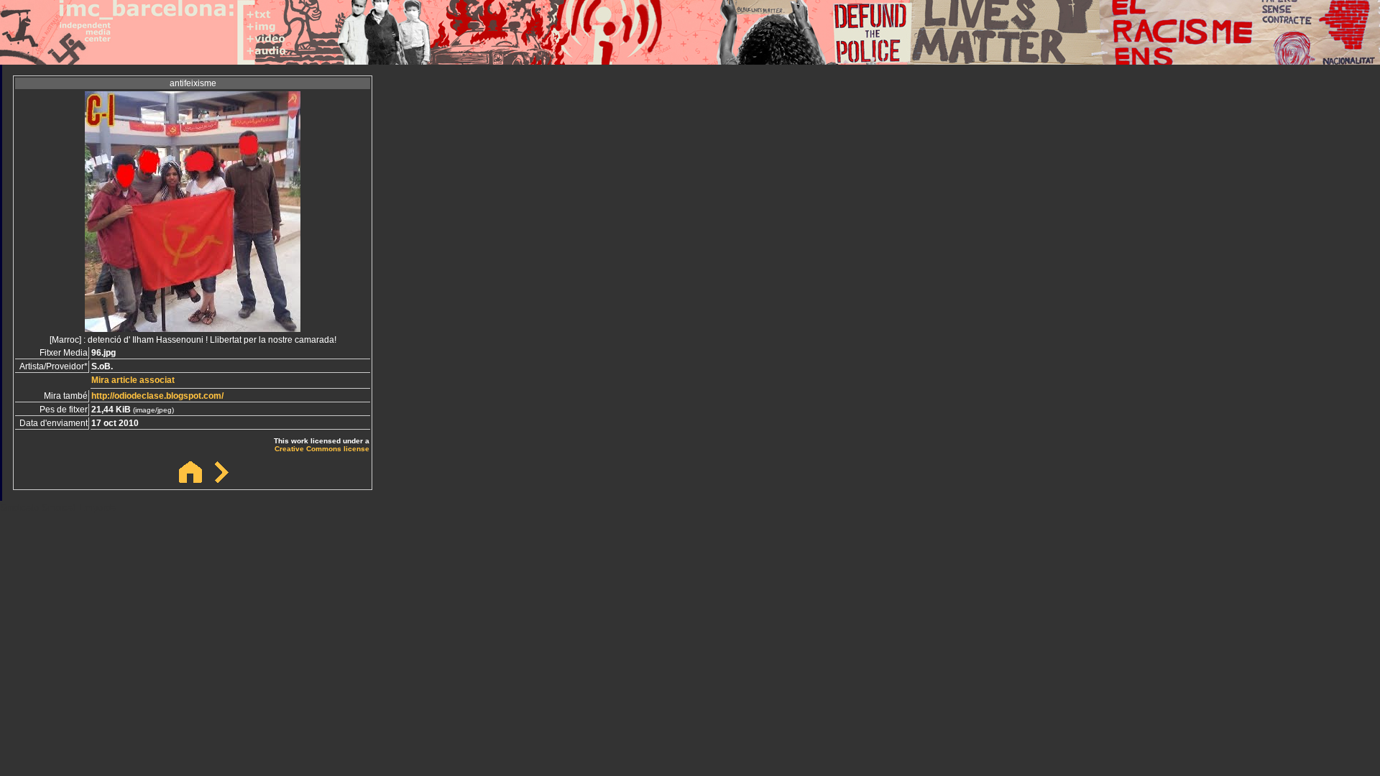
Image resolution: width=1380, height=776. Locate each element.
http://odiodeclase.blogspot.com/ (157, 396)
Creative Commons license (322, 449)
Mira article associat (133, 380)
